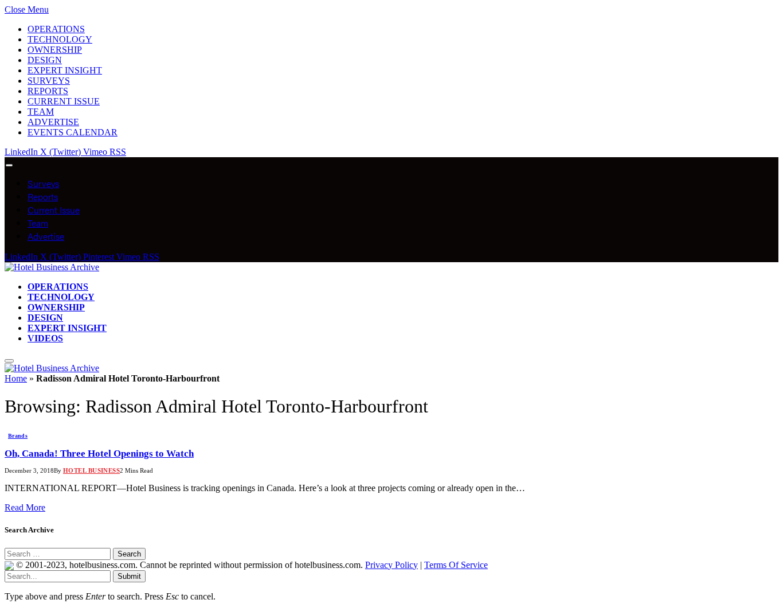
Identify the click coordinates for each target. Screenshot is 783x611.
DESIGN (45, 60)
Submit (129, 576)
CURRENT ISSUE (64, 101)
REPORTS (48, 91)
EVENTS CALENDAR (73, 132)
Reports (43, 196)
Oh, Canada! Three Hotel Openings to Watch (99, 453)
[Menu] (9, 165)
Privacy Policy (391, 565)
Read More (25, 507)
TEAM (41, 111)
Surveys (43, 183)
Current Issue (54, 209)
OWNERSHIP (55, 50)
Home (16, 378)
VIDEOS (45, 338)
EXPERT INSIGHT (65, 70)
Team (38, 222)
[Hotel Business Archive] (52, 267)
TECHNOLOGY (60, 39)
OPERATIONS (56, 29)
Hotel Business (91, 470)
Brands (18, 436)
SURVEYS (49, 80)
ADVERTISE (53, 122)
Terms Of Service (456, 565)
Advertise (46, 236)
